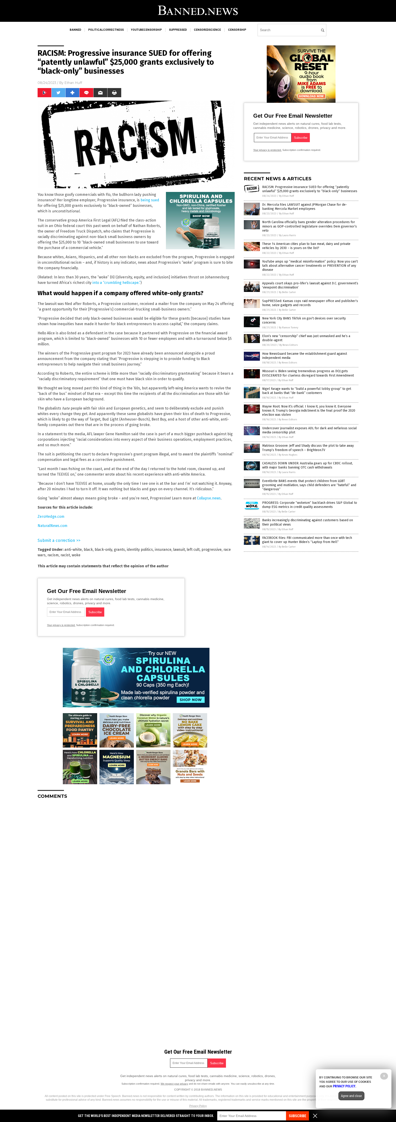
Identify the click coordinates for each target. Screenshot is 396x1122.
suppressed (178, 29)
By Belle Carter (287, 292)
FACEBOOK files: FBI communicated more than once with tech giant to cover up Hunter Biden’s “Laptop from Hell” (307, 540)
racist (65, 555)
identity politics (140, 549)
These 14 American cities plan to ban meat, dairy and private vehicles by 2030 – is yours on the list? (306, 246)
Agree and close (351, 1096)
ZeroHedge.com (51, 516)
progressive (211, 549)
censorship (237, 29)
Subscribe (297, 1116)
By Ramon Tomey (288, 327)
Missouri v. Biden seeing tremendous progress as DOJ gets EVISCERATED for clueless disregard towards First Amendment (308, 373)
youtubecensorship (146, 29)
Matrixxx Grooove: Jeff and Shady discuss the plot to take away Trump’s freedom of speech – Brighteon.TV (308, 448)
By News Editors (288, 345)
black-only (103, 549)
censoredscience (207, 29)
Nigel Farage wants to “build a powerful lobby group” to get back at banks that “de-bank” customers (306, 391)
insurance (163, 549)
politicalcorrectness (106, 29)
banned (75, 29)
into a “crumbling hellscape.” (116, 282)
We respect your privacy (174, 1083)
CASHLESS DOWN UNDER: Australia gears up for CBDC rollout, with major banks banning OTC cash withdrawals (307, 465)
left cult (193, 549)
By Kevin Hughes (288, 454)
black (88, 549)
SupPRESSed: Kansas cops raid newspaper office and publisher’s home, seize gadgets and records (310, 303)
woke (76, 555)
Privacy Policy (198, 1106)
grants (119, 549)
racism (53, 555)
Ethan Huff (73, 83)
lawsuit (179, 549)
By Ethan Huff (286, 195)
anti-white (73, 549)
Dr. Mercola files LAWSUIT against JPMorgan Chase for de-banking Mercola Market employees (304, 207)
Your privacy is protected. (61, 625)
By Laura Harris (287, 235)
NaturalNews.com (52, 526)
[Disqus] (136, 860)
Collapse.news (209, 498)
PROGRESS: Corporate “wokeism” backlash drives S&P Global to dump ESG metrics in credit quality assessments (309, 505)
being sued (149, 200)
